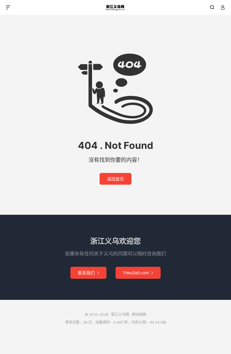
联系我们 (88, 272)
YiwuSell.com (138, 272)
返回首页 (115, 178)
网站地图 (139, 314)
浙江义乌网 (115, 7)
